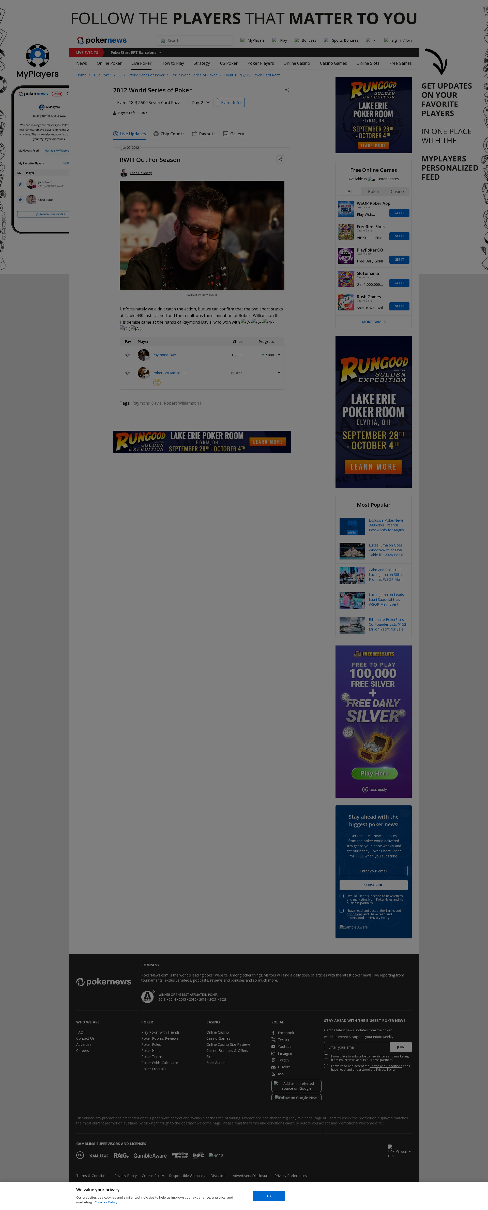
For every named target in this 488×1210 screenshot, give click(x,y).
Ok (269, 1196)
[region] (244, 1196)
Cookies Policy (106, 1202)
